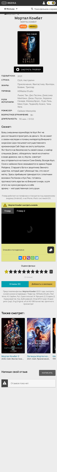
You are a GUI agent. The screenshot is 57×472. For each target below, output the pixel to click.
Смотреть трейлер (31, 69)
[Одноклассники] (24, 258)
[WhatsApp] (32, 258)
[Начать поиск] (32, 8)
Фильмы (10, 9)
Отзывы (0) (15, 284)
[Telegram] (36, 258)
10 (46, 271)
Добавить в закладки (42, 284)
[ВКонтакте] (20, 258)
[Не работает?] (50, 250)
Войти (44, 3)
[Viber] (28, 258)
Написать (47, 373)
